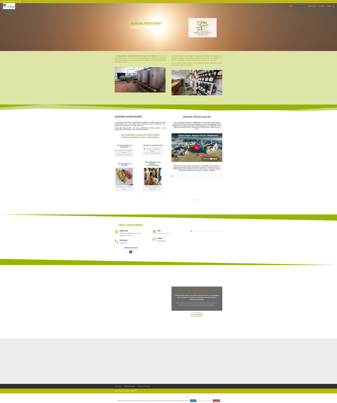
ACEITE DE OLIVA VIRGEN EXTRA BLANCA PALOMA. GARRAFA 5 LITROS (197, 296)
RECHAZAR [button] (216, 400)
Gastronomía (312, 6)
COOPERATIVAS (299, 6)
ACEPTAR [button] (193, 400)
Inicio (291, 6)
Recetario (321, 6)
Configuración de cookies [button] (204, 400)
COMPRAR (197, 312)
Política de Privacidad (143, 388)
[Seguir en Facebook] (130, 253)
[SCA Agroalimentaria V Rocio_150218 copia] (140, 92)
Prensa (329, 6)
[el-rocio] (196, 204)
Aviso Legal (118, 388)
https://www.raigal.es (163, 235)
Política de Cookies (129, 388)
